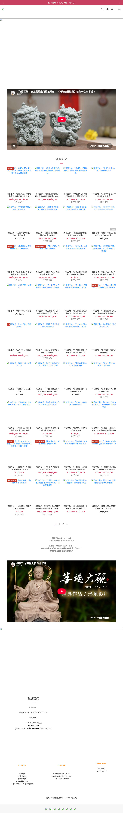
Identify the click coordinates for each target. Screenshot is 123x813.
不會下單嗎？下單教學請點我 (22, 784)
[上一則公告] (3, 3)
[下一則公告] (120, 3)
